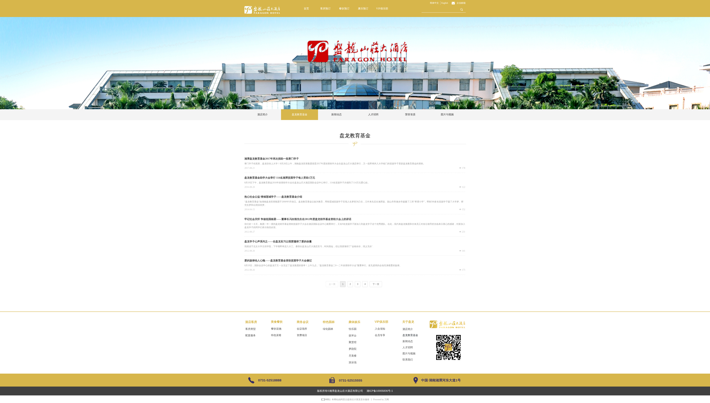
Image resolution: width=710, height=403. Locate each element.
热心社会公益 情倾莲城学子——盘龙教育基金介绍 (273, 196)
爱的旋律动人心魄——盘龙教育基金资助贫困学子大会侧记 (278, 260)
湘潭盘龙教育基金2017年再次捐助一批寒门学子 (271, 158)
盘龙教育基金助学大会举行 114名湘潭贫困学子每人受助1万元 (279, 177)
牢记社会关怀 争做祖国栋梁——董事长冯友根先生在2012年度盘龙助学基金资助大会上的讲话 (297, 219)
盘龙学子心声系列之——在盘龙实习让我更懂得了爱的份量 (278, 241)
